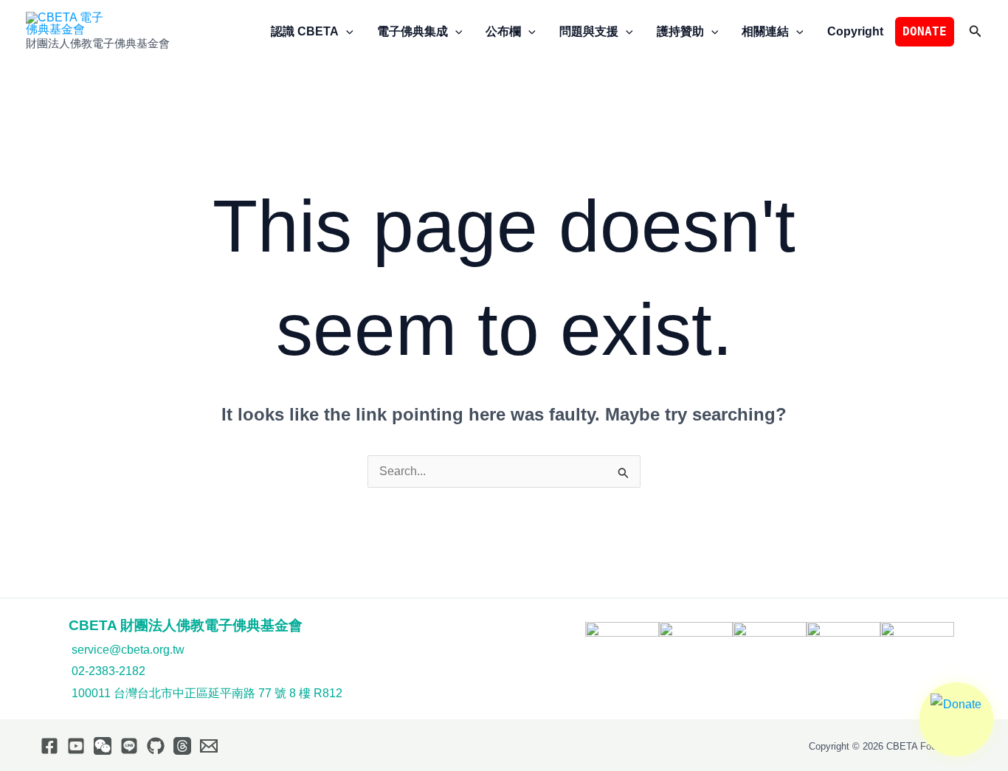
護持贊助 (680, 31)
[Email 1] (209, 746)
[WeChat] (102, 746)
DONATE (924, 31)
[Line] (129, 746)
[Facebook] (49, 746)
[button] (346, 32)
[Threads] (182, 746)
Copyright (855, 31)
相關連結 (765, 31)
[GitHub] (156, 746)
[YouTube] (76, 746)
